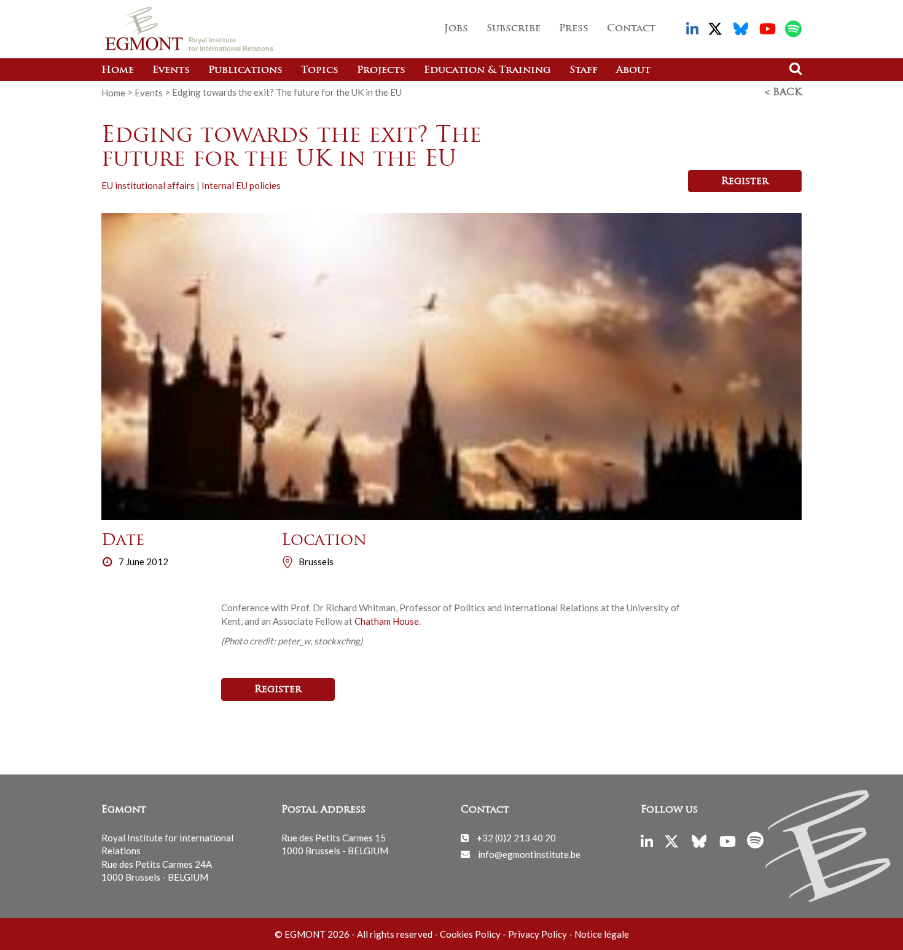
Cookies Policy (470, 934)
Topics (319, 70)
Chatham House (386, 621)
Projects (381, 70)
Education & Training (487, 70)
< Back (783, 93)
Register (744, 182)
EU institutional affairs (148, 185)
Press (573, 29)
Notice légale (601, 934)
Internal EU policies (241, 185)
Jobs (456, 29)
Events (171, 70)
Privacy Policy (537, 934)
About (633, 70)
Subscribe (514, 29)
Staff (583, 70)
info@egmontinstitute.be (529, 853)
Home (117, 70)
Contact (631, 29)
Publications (245, 70)
